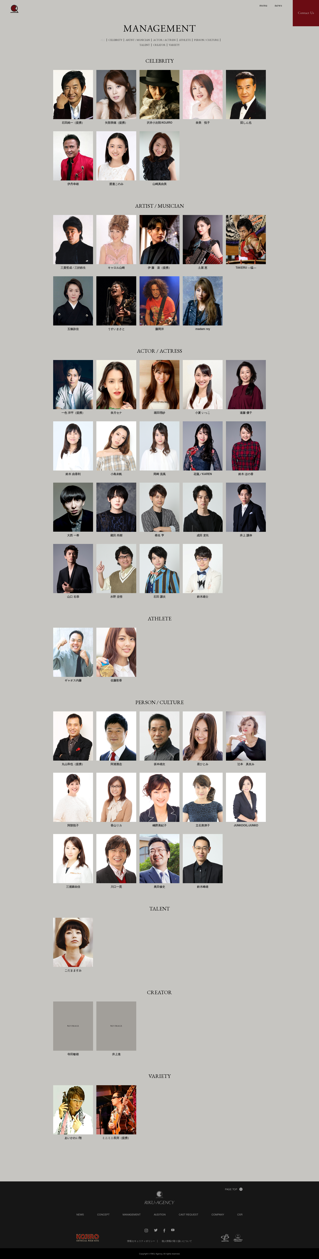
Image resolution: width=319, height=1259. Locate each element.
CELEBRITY (115, 40)
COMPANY (218, 1214)
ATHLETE (185, 40)
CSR (240, 1214)
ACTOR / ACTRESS (164, 40)
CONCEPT (103, 1214)
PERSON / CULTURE (206, 40)
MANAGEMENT (132, 1214)
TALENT (144, 45)
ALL (102, 40)
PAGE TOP (231, 1189)
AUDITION (160, 1214)
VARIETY (174, 45)
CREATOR (159, 45)
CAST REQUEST (188, 1214)
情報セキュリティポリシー (141, 1241)
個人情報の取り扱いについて (177, 1241)
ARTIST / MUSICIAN (138, 40)
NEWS (80, 1214)
